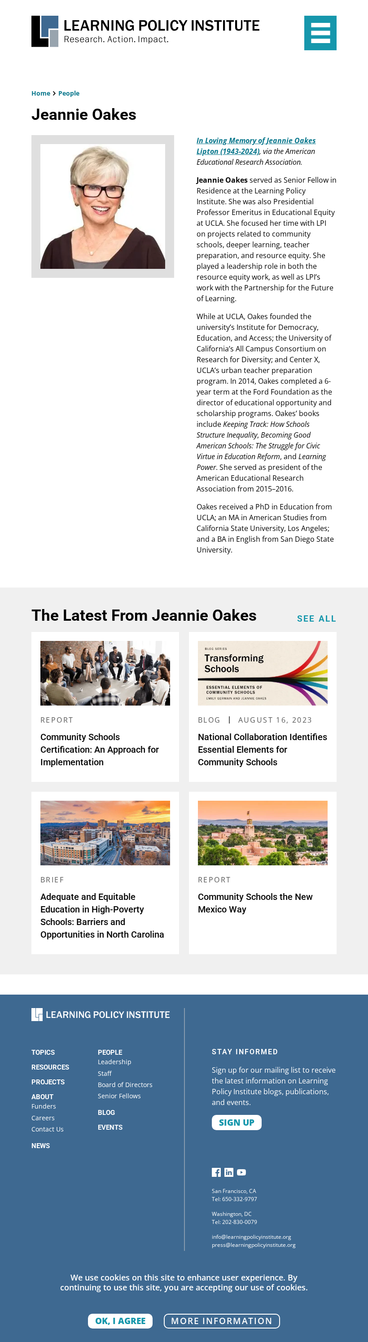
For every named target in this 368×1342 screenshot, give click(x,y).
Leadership (114, 1061)
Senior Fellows (119, 1096)
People (68, 93)
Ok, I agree (120, 1320)
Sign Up (236, 1122)
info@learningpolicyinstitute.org (251, 1237)
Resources (50, 1067)
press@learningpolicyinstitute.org (254, 1245)
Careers (43, 1118)
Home (40, 93)
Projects (48, 1082)
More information (222, 1320)
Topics (43, 1052)
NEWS (40, 1146)
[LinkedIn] (228, 1174)
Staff (104, 1073)
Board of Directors (125, 1084)
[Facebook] (216, 1174)
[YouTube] (241, 1174)
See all (317, 619)
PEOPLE (110, 1052)
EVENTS (110, 1127)
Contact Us (47, 1129)
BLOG (106, 1113)
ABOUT (42, 1097)
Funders (43, 1106)
